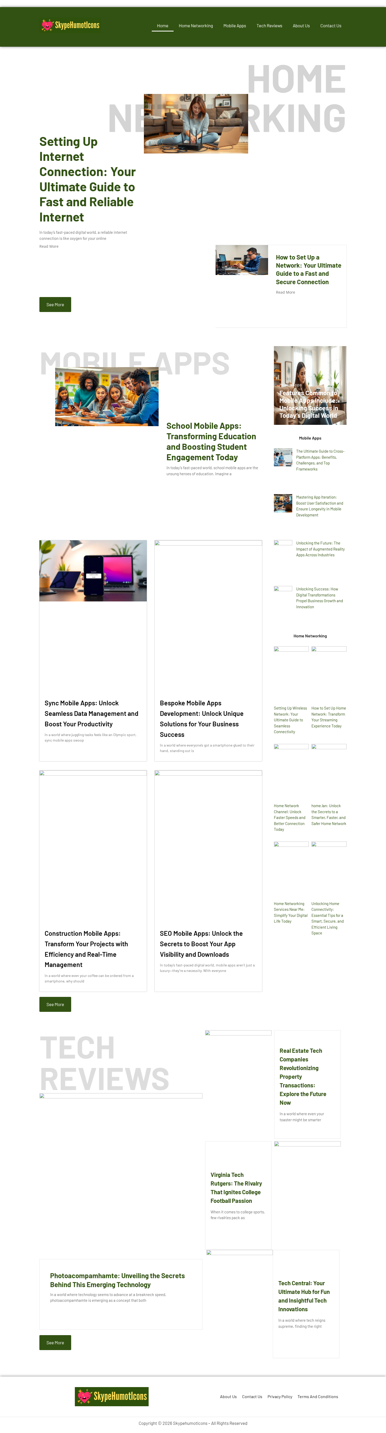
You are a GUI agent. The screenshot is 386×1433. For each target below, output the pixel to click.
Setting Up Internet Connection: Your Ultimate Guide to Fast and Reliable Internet (87, 178)
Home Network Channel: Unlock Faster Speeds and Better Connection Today (289, 817)
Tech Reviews (269, 25)
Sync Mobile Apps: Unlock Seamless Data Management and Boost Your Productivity (91, 713)
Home (162, 25)
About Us (301, 25)
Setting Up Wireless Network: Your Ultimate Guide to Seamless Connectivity (290, 720)
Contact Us (330, 25)
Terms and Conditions (318, 1396)
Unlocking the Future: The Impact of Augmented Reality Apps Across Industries (320, 549)
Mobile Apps (234, 25)
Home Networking (196, 25)
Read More (49, 246)
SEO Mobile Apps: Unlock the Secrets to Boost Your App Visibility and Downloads (201, 943)
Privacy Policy (280, 1396)
